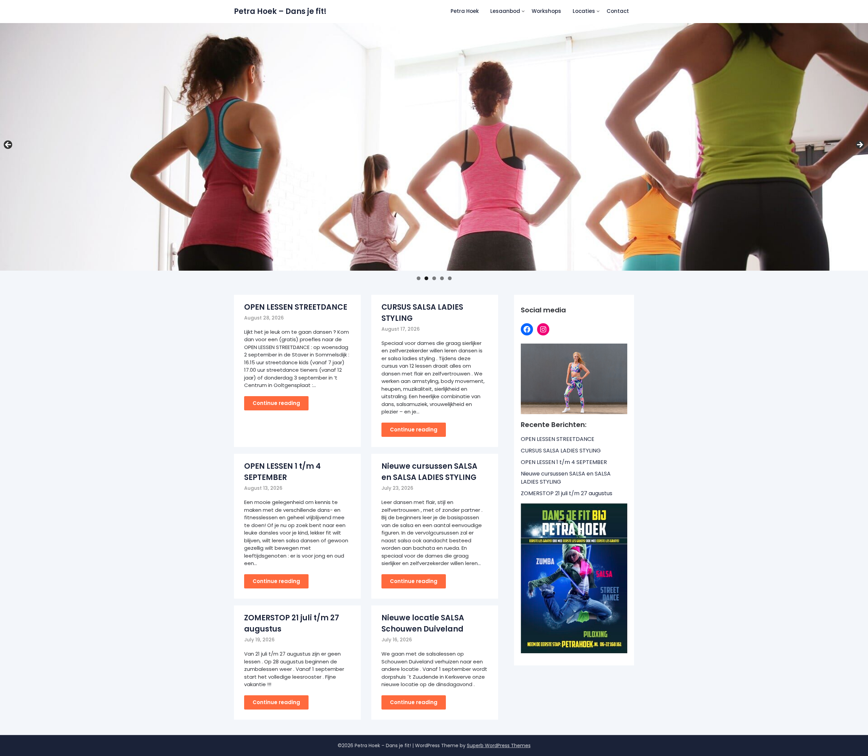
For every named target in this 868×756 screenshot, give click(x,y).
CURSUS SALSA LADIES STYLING (561, 450)
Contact (618, 11)
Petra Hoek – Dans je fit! (280, 11)
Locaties (584, 11)
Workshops (546, 11)
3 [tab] (434, 278)
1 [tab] (418, 278)
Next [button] (859, 145)
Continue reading (276, 403)
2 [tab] (426, 278)
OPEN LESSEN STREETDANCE (295, 307)
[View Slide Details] (434, 147)
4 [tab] (442, 278)
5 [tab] (450, 278)
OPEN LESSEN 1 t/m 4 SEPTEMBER (564, 462)
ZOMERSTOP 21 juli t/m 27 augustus (566, 493)
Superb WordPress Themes (499, 745)
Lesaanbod (505, 11)
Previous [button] (8, 145)
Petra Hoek (465, 11)
